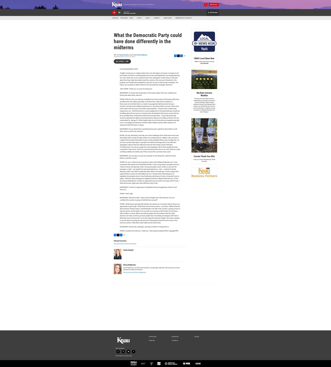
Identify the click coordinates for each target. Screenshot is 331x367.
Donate (214, 4)
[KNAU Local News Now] (204, 42)
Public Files (152, 340)
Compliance (167, 18)
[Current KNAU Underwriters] (204, 172)
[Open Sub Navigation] (134, 18)
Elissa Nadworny (142, 55)
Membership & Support (183, 18)
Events (139, 18)
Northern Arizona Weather (204, 94)
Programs (124, 18)
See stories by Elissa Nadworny (134, 272)
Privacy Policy (152, 336)
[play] (114, 13)
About (148, 18)
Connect (157, 18)
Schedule (115, 18)
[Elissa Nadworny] (118, 269)
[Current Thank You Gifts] (204, 135)
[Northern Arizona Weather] (204, 79)
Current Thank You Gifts (204, 156)
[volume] (119, 13)
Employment (175, 336)
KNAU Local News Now (204, 58)
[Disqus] (165, 307)
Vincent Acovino (124, 55)
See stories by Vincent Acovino (125, 244)
